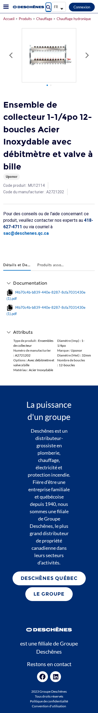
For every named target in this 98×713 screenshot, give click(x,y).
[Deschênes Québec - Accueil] (28, 6)
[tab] (17, 265)
